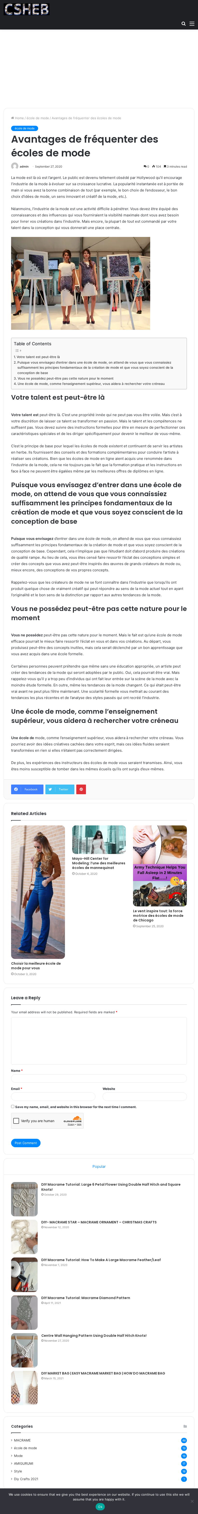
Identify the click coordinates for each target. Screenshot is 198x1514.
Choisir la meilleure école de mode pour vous (36, 965)
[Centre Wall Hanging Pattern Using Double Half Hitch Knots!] (24, 1350)
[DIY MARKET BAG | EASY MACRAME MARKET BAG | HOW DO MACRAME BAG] (24, 1388)
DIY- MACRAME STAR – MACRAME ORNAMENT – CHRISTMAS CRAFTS (99, 1222)
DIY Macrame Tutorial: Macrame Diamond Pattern (85, 1297)
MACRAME (22, 1440)
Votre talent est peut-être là (38, 357)
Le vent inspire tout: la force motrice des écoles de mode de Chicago (158, 916)
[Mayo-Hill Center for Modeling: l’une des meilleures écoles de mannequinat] (99, 839)
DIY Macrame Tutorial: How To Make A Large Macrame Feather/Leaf (101, 1259)
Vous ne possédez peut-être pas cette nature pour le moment (65, 378)
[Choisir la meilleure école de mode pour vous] (38, 892)
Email (16, 1089)
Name (17, 1071)
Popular (99, 1166)
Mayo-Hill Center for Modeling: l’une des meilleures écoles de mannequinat (98, 863)
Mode (18, 1456)
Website (109, 1089)
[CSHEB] (27, 9)
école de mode (38, 118)
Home (19, 118)
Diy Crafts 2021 (26, 1479)
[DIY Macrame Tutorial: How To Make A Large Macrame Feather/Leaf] (24, 1274)
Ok (100, 1507)
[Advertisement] (99, 70)
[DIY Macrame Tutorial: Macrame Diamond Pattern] (24, 1312)
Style (18, 1471)
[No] (192, 1501)
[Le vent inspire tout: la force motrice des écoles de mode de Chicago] (160, 865)
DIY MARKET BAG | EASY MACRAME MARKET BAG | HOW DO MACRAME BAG (103, 1373)
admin (24, 166)
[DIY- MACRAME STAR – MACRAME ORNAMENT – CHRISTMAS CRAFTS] (24, 1237)
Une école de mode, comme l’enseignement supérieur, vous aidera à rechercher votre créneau (91, 384)
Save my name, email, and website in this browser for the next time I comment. (76, 1107)
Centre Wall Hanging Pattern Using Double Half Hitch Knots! (94, 1335)
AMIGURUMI (23, 1463)
